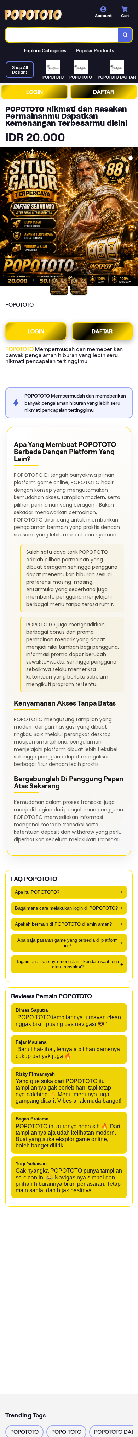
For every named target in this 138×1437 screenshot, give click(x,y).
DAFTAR (103, 92)
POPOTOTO (19, 349)
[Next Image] (132, 218)
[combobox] (62, 35)
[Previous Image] (5, 218)
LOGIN (34, 92)
